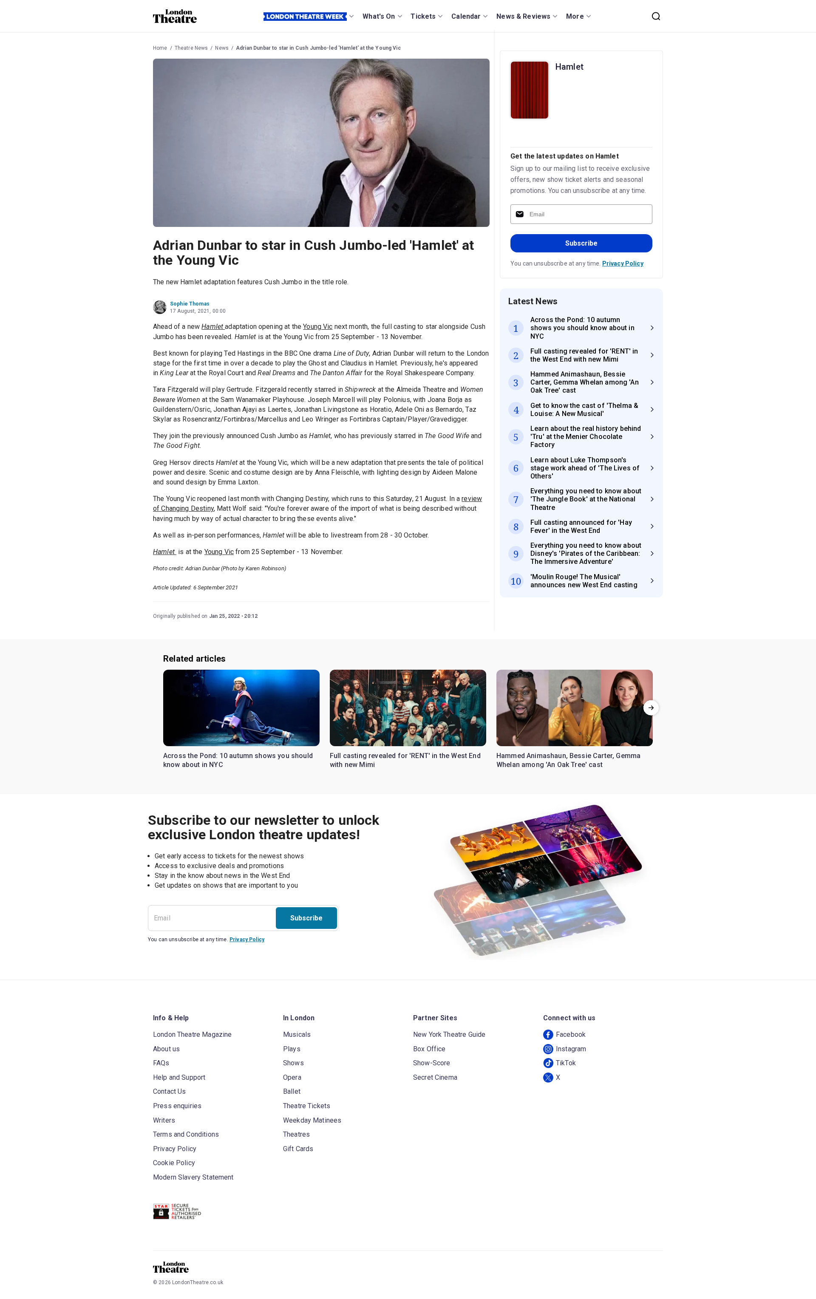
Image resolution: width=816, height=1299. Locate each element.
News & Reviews (523, 16)
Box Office (429, 1049)
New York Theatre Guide (449, 1034)
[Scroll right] (651, 708)
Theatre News (191, 48)
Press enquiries (177, 1106)
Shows (293, 1063)
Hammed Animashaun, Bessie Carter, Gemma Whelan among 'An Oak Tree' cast (568, 760)
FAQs (161, 1063)
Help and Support (179, 1077)
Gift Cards (298, 1149)
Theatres (296, 1134)
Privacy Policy (622, 263)
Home (160, 48)
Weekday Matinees (312, 1120)
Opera (292, 1077)
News (222, 48)
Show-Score (431, 1063)
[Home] (175, 16)
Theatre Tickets (306, 1106)
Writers (164, 1120)
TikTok (566, 1063)
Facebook (571, 1034)
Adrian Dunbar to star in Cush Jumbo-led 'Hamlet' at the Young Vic (318, 48)
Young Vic (317, 327)
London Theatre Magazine (192, 1034)
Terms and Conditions (186, 1134)
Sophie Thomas (190, 304)
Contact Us (169, 1091)
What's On (379, 16)
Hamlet (569, 67)
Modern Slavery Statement (193, 1177)
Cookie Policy (174, 1163)
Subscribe (581, 243)
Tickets (423, 16)
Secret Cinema (435, 1077)
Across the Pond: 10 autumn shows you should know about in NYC (238, 760)
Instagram (571, 1049)
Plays (291, 1049)
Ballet (291, 1091)
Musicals (297, 1034)
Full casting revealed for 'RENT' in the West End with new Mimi (405, 760)
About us (166, 1049)
